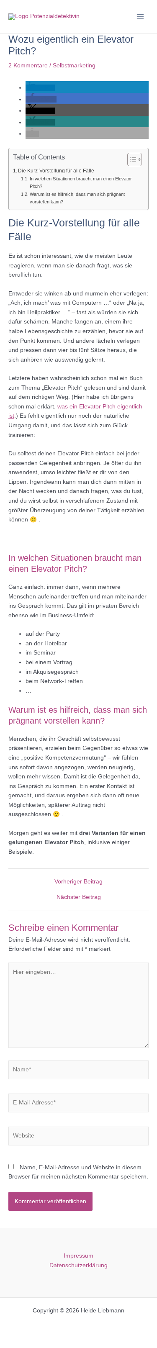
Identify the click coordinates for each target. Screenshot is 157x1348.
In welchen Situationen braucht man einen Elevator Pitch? (81, 182)
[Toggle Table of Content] (130, 159)
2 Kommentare (28, 65)
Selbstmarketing (74, 65)
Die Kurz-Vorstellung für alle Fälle (56, 171)
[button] (40, 88)
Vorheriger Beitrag (78, 882)
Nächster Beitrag (79, 897)
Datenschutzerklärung (78, 1265)
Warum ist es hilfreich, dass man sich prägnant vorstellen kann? (77, 198)
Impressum (78, 1256)
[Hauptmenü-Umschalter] (140, 16)
